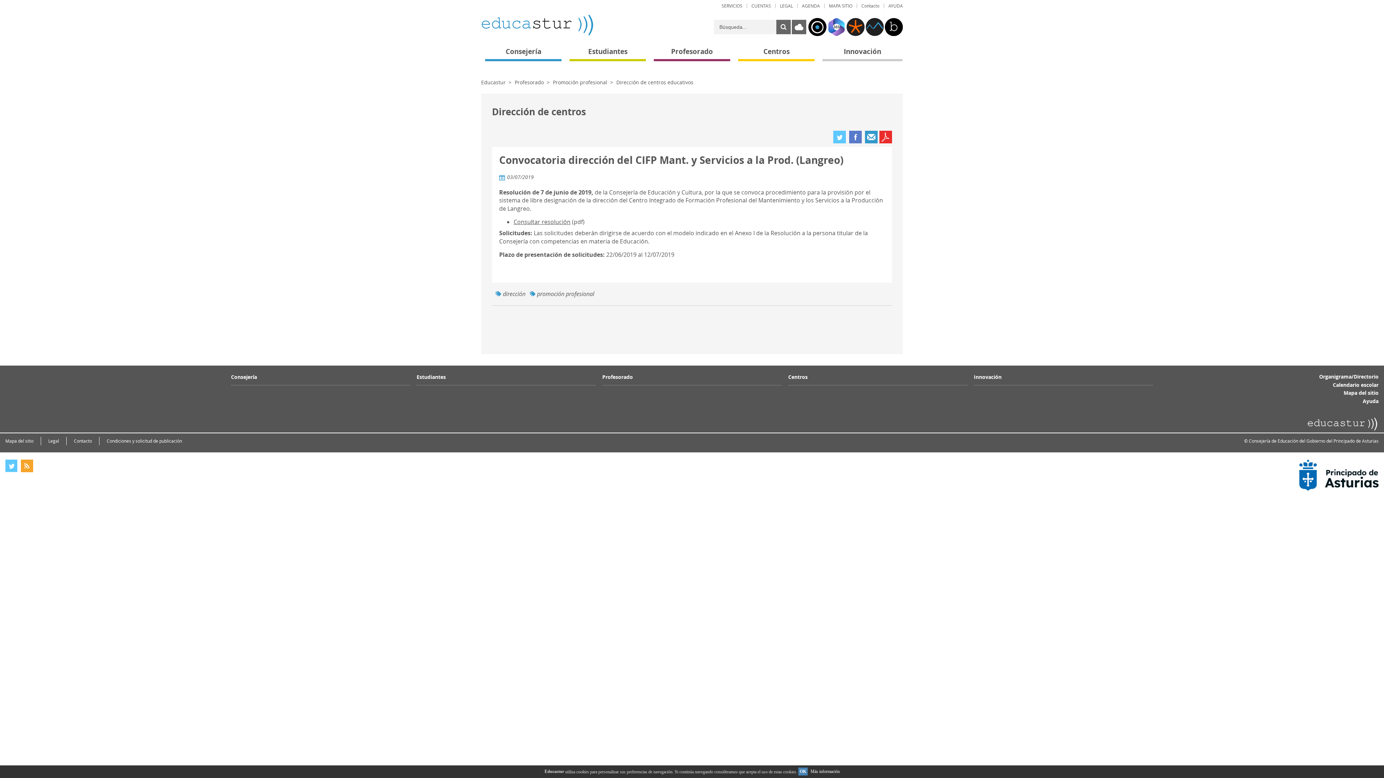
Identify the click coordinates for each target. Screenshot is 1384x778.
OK (803, 771)
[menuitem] (732, 6)
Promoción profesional (580, 82)
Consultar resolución (542, 222)
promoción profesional (565, 294)
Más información (825, 771)
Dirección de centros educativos (654, 82)
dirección (514, 294)
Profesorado (529, 82)
